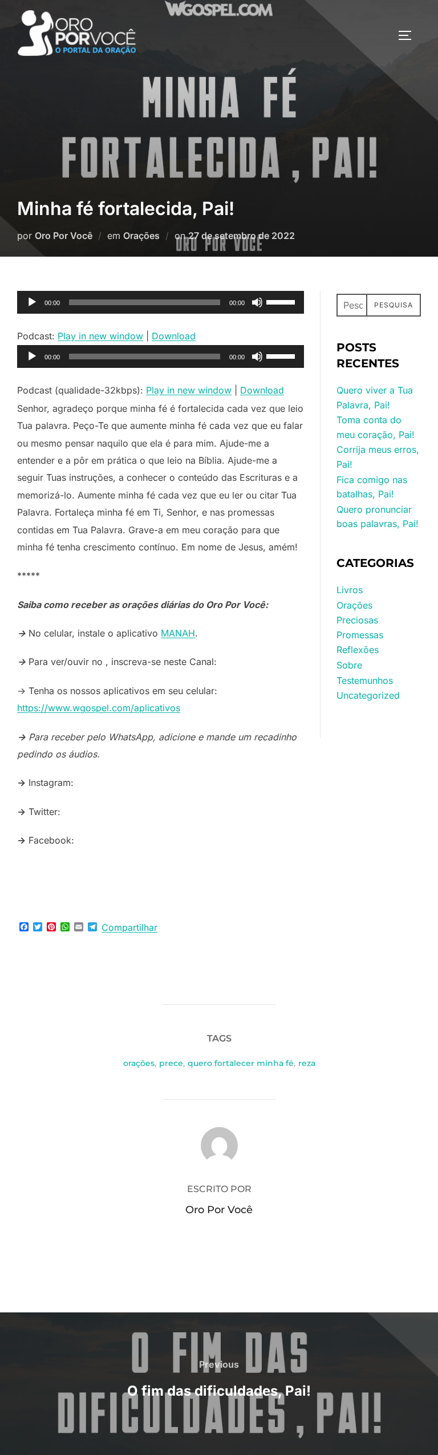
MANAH (178, 633)
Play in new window (100, 336)
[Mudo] (257, 302)
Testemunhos (364, 680)
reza (306, 1063)
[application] (160, 302)
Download (174, 336)
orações (139, 1063)
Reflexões (357, 649)
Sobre (349, 665)
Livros (349, 589)
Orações (141, 235)
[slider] (282, 301)
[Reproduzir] (32, 302)
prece (171, 1063)
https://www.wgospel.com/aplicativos (98, 708)
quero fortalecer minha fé (241, 1063)
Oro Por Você (63, 235)
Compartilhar (129, 927)
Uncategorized (368, 695)
